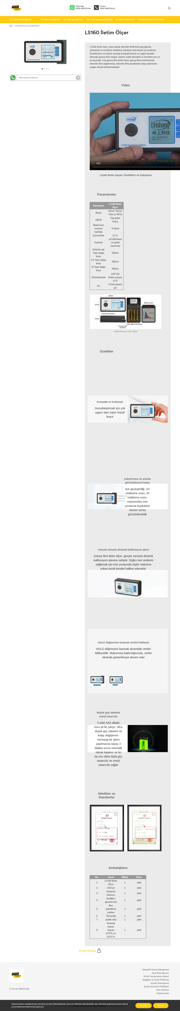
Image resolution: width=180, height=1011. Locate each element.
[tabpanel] (45, 52)
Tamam (161, 1005)
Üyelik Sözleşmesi (159, 983)
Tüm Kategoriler (22, 19)
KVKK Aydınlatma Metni (156, 976)
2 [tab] (44, 69)
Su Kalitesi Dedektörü (50, 19)
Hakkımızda (163, 993)
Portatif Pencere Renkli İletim (151, 19)
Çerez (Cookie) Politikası (156, 986)
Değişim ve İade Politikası (155, 979)
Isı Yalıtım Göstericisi (125, 19)
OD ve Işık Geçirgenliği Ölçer (99, 19)
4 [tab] (49, 69)
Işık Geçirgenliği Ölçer (73, 19)
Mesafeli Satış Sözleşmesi (155, 969)
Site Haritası (162, 989)
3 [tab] (46, 69)
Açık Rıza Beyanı (160, 973)
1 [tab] (42, 69)
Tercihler (143, 1005)
